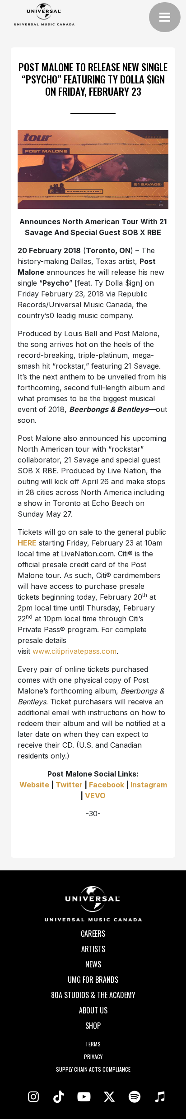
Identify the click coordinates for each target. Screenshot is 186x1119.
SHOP (93, 1025)
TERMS (93, 1044)
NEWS (93, 964)
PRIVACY (93, 1056)
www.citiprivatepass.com (74, 651)
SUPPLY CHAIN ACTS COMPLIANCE (93, 1069)
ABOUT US (93, 1010)
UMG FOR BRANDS (93, 979)
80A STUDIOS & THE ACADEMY (93, 995)
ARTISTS (93, 948)
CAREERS (93, 933)
